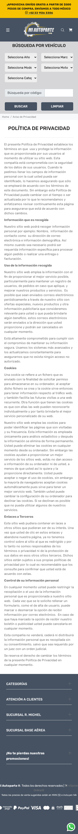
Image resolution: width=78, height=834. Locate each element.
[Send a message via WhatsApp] (71, 827)
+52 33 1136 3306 (40, 12)
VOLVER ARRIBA (39, 824)
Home (5, 116)
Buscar (20, 106)
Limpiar (57, 106)
